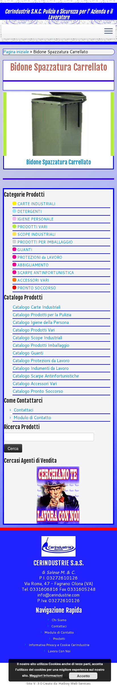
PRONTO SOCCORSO (36, 287)
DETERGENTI (29, 211)
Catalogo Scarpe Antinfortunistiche (45, 376)
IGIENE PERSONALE (35, 219)
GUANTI (24, 249)
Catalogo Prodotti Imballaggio (40, 345)
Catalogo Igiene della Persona (40, 322)
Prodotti (59, 638)
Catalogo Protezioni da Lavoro (41, 361)
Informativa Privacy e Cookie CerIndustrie (59, 645)
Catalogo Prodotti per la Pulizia (41, 315)
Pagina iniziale (16, 52)
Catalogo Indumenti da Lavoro (40, 368)
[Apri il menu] (108, 31)
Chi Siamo (59, 620)
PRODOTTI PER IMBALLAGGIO (45, 242)
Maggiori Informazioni (46, 675)
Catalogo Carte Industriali (36, 307)
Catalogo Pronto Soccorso (37, 391)
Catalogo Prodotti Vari (33, 330)
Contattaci (23, 410)
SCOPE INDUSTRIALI (36, 234)
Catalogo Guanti (27, 353)
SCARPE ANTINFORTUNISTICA (45, 272)
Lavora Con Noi (59, 651)
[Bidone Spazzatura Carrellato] (58, 124)
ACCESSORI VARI (33, 280)
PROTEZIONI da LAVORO (39, 257)
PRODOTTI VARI (32, 226)
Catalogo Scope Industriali (37, 338)
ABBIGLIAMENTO (33, 264)
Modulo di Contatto (32, 418)
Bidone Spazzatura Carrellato (58, 162)
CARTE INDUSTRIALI (36, 203)
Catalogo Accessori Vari (34, 384)
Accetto (83, 675)
